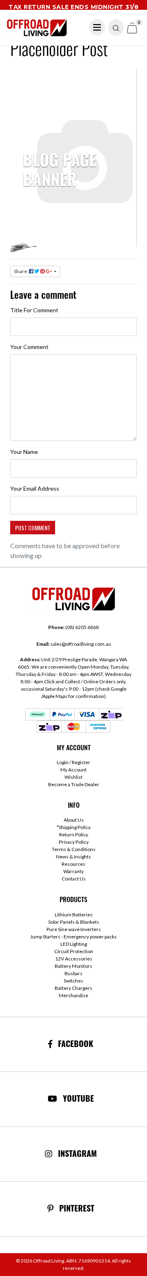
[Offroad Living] (36, 26)
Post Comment (32, 527)
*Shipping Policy (74, 827)
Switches (73, 981)
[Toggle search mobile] (116, 27)
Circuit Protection (73, 951)
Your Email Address (34, 488)
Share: (21, 271)
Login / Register (73, 762)
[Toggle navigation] (97, 27)
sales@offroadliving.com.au (73, 644)
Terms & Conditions (74, 849)
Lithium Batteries (74, 914)
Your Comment (29, 346)
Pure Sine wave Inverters (74, 929)
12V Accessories (73, 959)
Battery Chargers (73, 988)
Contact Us (74, 879)
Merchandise (73, 995)
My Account (73, 770)
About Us (74, 820)
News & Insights (73, 857)
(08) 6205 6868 (73, 627)
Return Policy (73, 834)
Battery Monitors (73, 966)
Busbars (73, 973)
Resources (73, 864)
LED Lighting (73, 944)
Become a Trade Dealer (73, 784)
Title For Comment (34, 310)
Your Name (24, 451)
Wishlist (73, 777)
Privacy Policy (74, 842)
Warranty (73, 871)
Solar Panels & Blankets (73, 922)
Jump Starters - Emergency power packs (73, 937)
